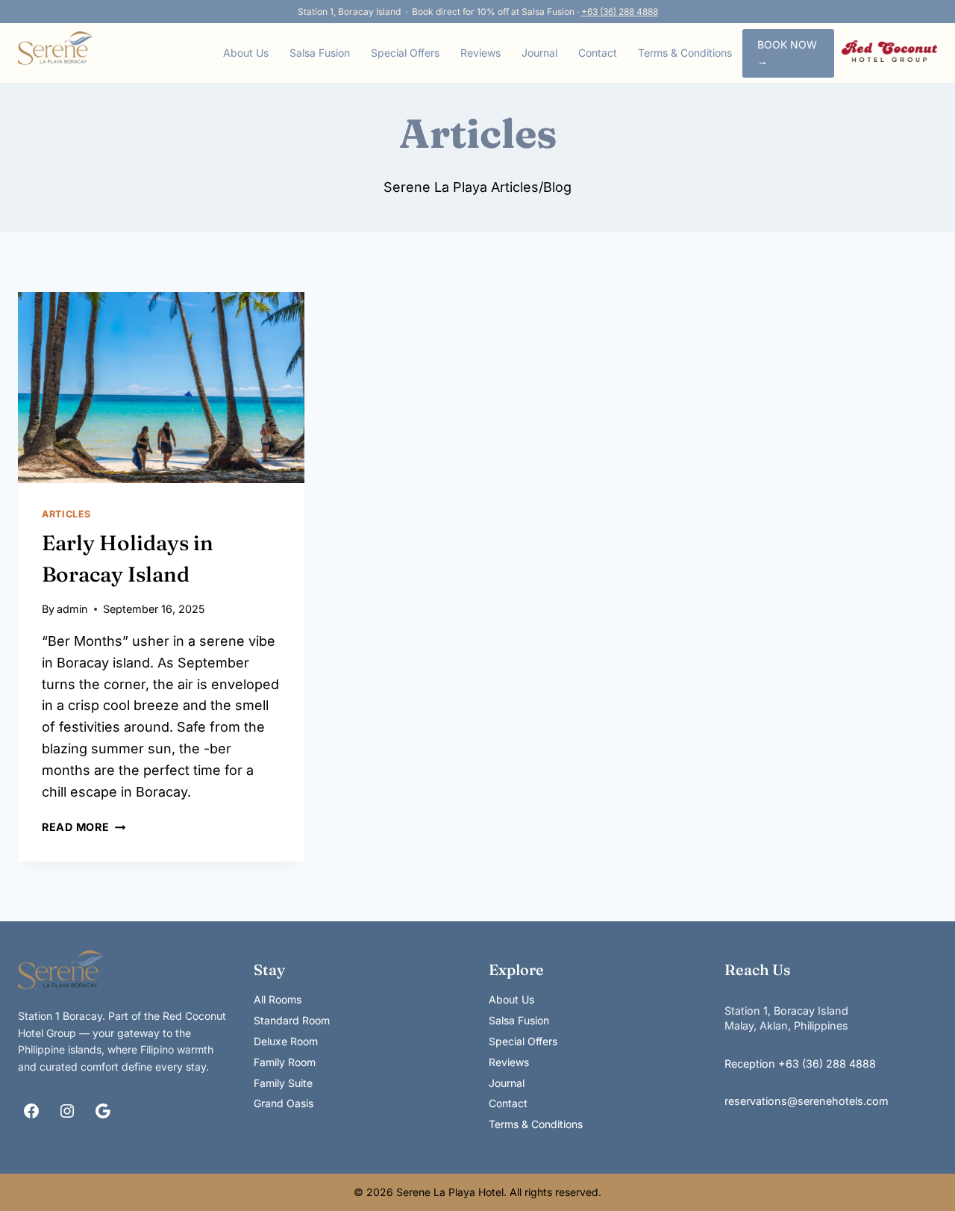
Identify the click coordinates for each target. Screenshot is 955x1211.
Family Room (285, 1062)
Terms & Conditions (685, 52)
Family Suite (283, 1083)
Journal (539, 52)
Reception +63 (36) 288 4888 (800, 1063)
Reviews (480, 52)
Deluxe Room (286, 1041)
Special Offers (405, 52)
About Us (246, 52)
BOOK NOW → (787, 52)
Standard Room (292, 1020)
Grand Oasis (283, 1103)
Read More (83, 827)
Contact (597, 52)
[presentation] (161, 387)
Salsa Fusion (319, 52)
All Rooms (277, 999)
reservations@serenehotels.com (806, 1101)
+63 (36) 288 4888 (619, 11)
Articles (66, 514)
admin (72, 609)
